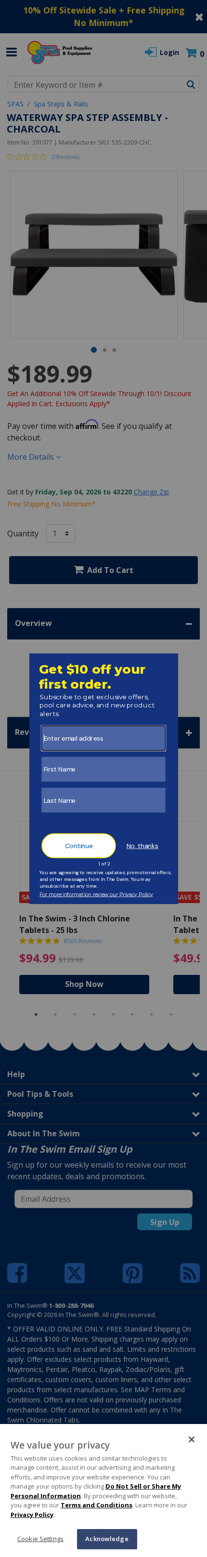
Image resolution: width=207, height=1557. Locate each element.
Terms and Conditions (96, 1505)
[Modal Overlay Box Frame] (103, 778)
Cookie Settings (40, 1538)
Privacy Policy (32, 1514)
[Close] (191, 1439)
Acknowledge (106, 1538)
